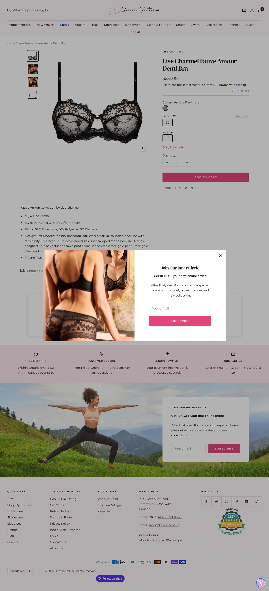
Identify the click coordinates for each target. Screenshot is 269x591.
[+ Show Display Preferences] (260, 582)
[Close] (220, 255)
